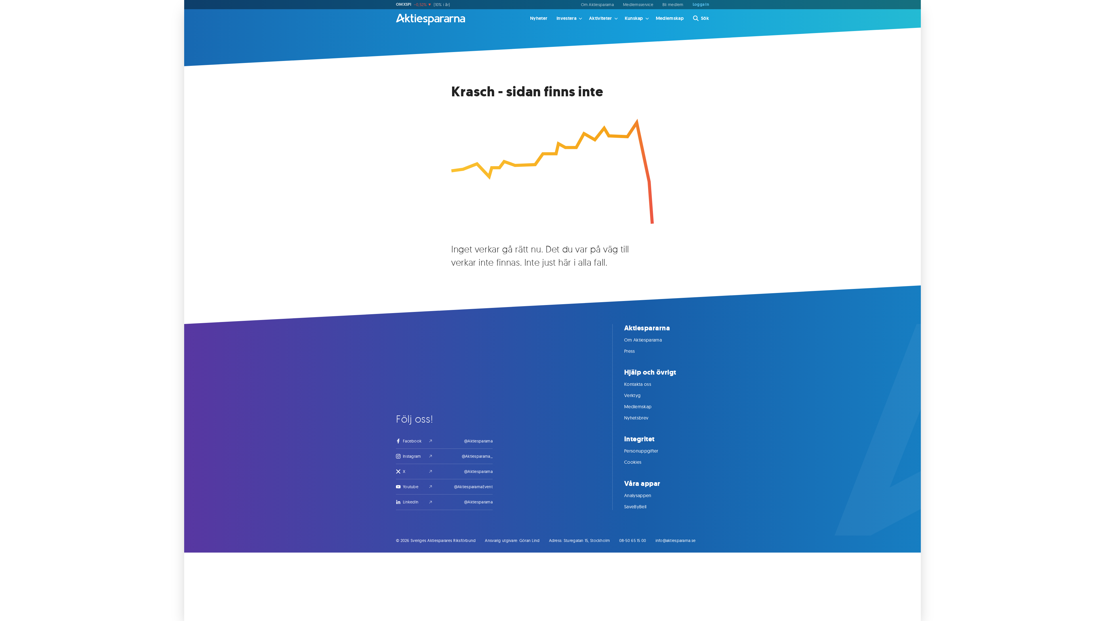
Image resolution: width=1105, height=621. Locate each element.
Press (629, 351)
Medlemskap (670, 18)
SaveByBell (635, 506)
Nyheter (538, 18)
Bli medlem (672, 4)
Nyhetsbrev (636, 418)
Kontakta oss (637, 384)
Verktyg (632, 395)
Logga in (701, 4)
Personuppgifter (641, 451)
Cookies (632, 462)
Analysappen (637, 495)
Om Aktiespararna (597, 4)
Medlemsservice (638, 4)
